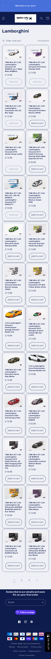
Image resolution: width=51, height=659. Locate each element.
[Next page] (37, 580)
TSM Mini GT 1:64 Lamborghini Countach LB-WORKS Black (13, 549)
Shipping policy (35, 651)
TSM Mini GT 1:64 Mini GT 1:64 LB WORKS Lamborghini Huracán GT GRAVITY (13, 198)
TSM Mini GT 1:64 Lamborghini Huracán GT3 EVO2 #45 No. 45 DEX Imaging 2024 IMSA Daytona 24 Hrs (13, 461)
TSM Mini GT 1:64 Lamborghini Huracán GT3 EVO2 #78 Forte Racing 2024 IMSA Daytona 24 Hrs (37, 153)
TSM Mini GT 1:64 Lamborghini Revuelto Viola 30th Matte (37, 506)
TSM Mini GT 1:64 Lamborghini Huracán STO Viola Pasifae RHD (37, 65)
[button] (3, 18)
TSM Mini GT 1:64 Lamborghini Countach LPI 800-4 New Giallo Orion (37, 283)
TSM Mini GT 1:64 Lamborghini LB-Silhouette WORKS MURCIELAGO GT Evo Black (37, 550)
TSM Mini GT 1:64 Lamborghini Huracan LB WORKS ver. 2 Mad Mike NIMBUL (13, 66)
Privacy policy (36, 647)
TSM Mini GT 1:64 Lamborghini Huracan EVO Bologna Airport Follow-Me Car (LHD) (37, 329)
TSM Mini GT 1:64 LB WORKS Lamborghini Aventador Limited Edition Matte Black (37, 460)
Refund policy (23, 647)
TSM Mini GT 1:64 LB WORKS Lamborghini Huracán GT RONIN (37, 415)
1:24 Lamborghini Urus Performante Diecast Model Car (37, 368)
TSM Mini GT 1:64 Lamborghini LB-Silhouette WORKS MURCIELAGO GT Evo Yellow (13, 507)
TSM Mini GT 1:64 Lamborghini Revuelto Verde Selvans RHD (13, 242)
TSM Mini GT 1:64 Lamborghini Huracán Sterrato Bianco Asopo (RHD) (13, 284)
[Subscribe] (43, 602)
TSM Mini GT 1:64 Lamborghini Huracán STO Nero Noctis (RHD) (37, 109)
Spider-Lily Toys (24, 643)
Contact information (27, 655)
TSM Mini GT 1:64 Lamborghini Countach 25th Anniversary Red (13, 414)
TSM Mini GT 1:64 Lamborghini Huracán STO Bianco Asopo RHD (37, 197)
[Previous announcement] (3, 6)
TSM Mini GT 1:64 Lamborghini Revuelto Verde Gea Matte (13, 373)
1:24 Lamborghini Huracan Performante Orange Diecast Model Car (13, 327)
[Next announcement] (48, 6)
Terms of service (19, 651)
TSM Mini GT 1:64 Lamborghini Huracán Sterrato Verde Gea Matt (37, 242)
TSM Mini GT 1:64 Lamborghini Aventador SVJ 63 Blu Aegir (13, 109)
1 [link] (14, 580)
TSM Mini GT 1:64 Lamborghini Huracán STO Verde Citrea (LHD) (13, 150)
